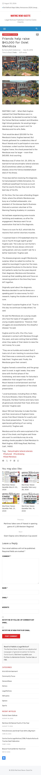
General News (7, 681)
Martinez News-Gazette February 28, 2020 (29, 487)
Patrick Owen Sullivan (9, 715)
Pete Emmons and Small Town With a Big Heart (18, 731)
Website (5, 607)
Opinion (4, 701)
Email (5, 598)
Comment (6, 556)
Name (5, 588)
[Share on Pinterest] (11, 461)
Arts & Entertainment (10, 671)
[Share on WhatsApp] (18, 461)
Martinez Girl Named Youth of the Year (15, 723)
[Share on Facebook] (3, 461)
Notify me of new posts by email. (16, 630)
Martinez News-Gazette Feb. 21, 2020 (9, 508)
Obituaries (5, 696)
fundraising (19, 454)
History (4, 686)
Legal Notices (7, 691)
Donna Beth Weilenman (12, 50)
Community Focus (10, 34)
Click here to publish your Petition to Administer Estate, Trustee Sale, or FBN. (20, 657)
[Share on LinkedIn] (14, 461)
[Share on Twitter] (7, 461)
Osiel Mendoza (10, 457)
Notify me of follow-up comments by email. (18, 621)
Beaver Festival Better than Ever (14, 749)
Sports (4, 706)
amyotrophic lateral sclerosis (20, 451)
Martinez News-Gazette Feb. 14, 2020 (28, 508)
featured (8, 454)
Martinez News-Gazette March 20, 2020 (9, 487)
